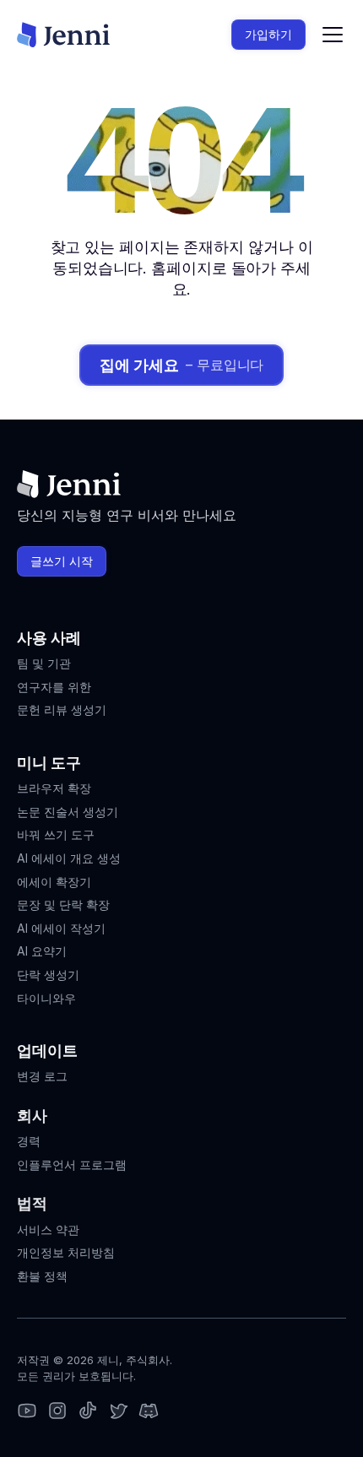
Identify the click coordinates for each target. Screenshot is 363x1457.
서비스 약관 (48, 1229)
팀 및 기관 (44, 663)
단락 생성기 (48, 974)
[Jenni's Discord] (148, 1411)
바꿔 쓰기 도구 (56, 834)
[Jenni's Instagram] (27, 1411)
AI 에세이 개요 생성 (69, 858)
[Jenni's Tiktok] (88, 1411)
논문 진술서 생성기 (67, 811)
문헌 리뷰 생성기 (61, 709)
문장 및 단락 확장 (63, 904)
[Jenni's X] (118, 1411)
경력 (29, 1141)
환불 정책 (42, 1276)
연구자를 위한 (54, 687)
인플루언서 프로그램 (72, 1164)
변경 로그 (42, 1076)
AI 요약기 (42, 951)
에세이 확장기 (54, 882)
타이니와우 (46, 998)
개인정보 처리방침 (66, 1252)
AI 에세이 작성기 (61, 928)
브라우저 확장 (54, 788)
